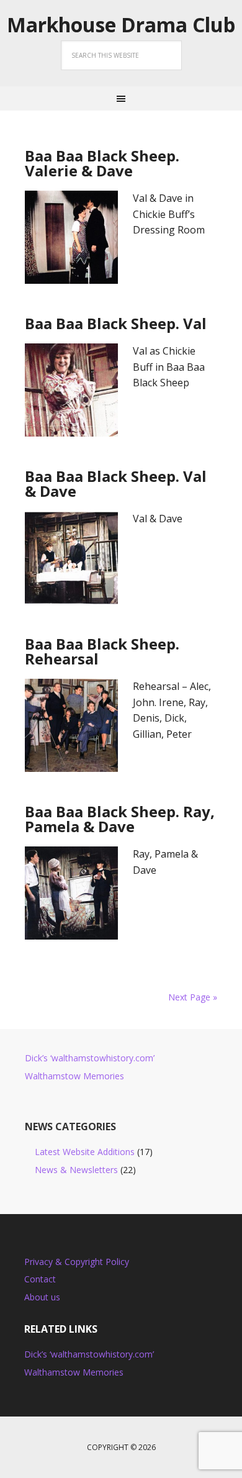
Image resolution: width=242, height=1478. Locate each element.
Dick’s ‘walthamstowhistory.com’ (90, 1058)
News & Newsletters (76, 1170)
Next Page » (192, 997)
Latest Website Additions (85, 1152)
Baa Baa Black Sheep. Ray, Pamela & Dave (120, 818)
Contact (40, 1279)
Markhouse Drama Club (121, 24)
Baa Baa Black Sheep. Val (116, 323)
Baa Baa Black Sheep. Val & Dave (116, 483)
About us (42, 1297)
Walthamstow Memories (74, 1076)
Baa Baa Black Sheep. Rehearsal (102, 651)
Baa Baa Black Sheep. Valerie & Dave (102, 163)
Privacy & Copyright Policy (76, 1261)
